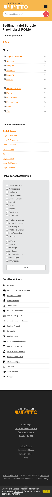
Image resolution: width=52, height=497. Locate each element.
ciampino (10, 66)
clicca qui (18, 491)
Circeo (6, 154)
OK (46, 491)
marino (9, 93)
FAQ (26, 458)
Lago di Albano (9, 145)
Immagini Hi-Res (26, 454)
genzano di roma (13, 88)
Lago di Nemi (8, 149)
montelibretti (11, 97)
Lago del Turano (10, 163)
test (8, 111)
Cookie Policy (42, 479)
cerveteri (10, 61)
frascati (9, 79)
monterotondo (12, 102)
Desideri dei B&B (26, 436)
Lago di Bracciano (10, 140)
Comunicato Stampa (26, 450)
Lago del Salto (9, 168)
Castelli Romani (9, 131)
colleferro (10, 70)
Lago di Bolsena (10, 135)
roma (8, 107)
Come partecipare (26, 432)
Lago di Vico (8, 158)
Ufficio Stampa (26, 446)
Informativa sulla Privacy (23, 479)
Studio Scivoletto (10, 475)
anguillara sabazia (14, 56)
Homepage (26, 424)
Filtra (26, 267)
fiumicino (10, 75)
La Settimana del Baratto (26, 428)
